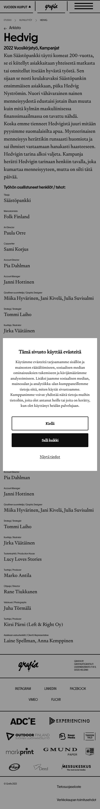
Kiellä (50, 423)
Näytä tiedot (50, 456)
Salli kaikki (50, 440)
